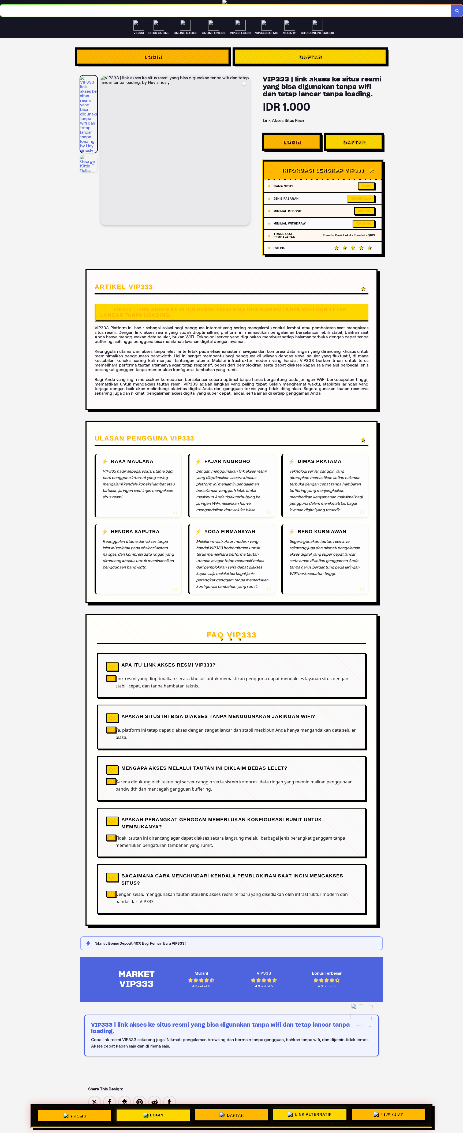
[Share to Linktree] (124, 1102)
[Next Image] (245, 151)
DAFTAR (310, 56)
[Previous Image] (104, 151)
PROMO (78, 1114)
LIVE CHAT (392, 1115)
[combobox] (225, 11)
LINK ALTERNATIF (313, 1115)
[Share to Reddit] (154, 1102)
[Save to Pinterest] (139, 1102)
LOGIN (153, 56)
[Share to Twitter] (94, 1102)
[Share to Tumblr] (169, 1102)
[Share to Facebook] (109, 1102)
